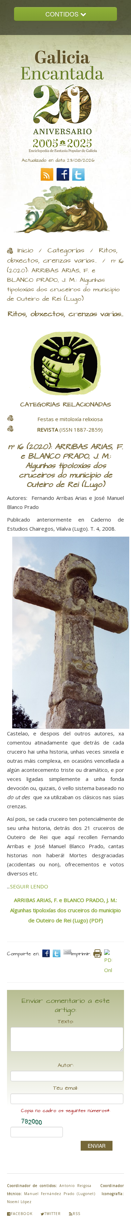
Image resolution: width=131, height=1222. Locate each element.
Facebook (21, 1213)
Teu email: (65, 1088)
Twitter (52, 1213)
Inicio (25, 250)
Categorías (66, 250)
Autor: (66, 1065)
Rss (76, 1213)
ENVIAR (96, 1145)
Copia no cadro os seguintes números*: (65, 1111)
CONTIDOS (62, 13)
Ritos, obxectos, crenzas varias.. (62, 255)
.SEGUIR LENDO (28, 886)
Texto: (66, 1021)
